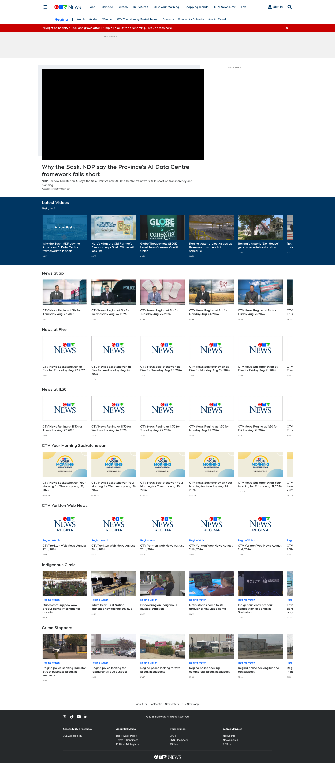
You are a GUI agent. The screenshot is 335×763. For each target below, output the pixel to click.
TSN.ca (174, 744)
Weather (107, 19)
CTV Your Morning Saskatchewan (137, 19)
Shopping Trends (197, 7)
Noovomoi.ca (230, 739)
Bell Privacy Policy (126, 735)
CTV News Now (224, 7)
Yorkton (93, 19)
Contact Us (156, 703)
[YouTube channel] (79, 716)
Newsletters (172, 703)
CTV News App (190, 703)
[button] (286, 236)
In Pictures (140, 7)
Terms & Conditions (127, 739)
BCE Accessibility (72, 735)
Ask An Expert (217, 19)
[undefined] (65, 236)
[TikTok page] (72, 716)
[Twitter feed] (65, 716)
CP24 (173, 735)
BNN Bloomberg (179, 739)
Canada (107, 7)
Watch (123, 7)
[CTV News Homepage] (67, 7)
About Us (141, 703)
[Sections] (45, 6)
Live (244, 7)
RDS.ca (227, 744)
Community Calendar (191, 19)
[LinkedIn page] (86, 716)
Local (92, 7)
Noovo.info (229, 735)
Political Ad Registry (127, 744)
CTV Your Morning (166, 7)
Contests (168, 19)
